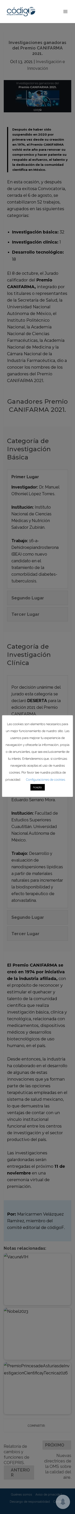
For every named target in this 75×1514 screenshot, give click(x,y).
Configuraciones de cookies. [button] (46, 780)
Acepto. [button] (37, 787)
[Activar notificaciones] (63, 1502)
